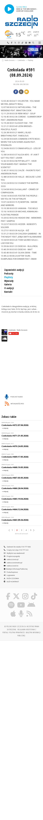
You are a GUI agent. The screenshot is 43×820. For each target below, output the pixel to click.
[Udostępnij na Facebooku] (15, 91)
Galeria (8, 284)
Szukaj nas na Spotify (26, 42)
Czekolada (21, 60)
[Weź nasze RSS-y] (29, 611)
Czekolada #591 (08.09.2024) (21, 72)
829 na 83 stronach (21, 534)
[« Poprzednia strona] (9, 530)
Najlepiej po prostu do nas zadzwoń (8, 42)
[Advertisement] (21, 665)
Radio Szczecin (10, 60)
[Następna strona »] (33, 530)
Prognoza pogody (13, 556)
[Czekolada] (21, 51)
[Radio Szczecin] (21, 22)
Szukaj (33, 42)
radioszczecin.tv (12, 566)
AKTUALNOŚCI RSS (17, 404)
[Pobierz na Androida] (31, 602)
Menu (39, 42)
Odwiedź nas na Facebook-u (11, 42)
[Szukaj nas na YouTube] (21, 602)
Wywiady (9, 280)
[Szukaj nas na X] (16, 593)
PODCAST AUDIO (16, 397)
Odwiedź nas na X (15, 42)
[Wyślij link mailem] (26, 91)
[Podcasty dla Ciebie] (21, 611)
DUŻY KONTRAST (12, 582)
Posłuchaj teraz (12, 572)
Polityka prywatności (17, 632)
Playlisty (30, 60)
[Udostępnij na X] (21, 91)
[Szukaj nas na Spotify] (11, 602)
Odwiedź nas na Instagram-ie (19, 42)
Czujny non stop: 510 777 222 (17, 550)
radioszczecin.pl (12, 559)
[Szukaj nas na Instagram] (25, 593)
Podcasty (8, 273)
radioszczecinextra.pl (14, 563)
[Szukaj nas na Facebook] (8, 593)
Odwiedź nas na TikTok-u (22, 42)
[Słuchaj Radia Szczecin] (9, 9)
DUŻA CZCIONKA (12, 578)
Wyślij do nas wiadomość (29, 42)
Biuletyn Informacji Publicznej (16, 569)
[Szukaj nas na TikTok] (34, 593)
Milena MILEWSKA (21, 84)
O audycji (9, 288)
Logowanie (10, 575)
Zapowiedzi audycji (14, 269)
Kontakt (8, 291)
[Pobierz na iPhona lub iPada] (13, 611)
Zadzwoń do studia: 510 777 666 (18, 547)
